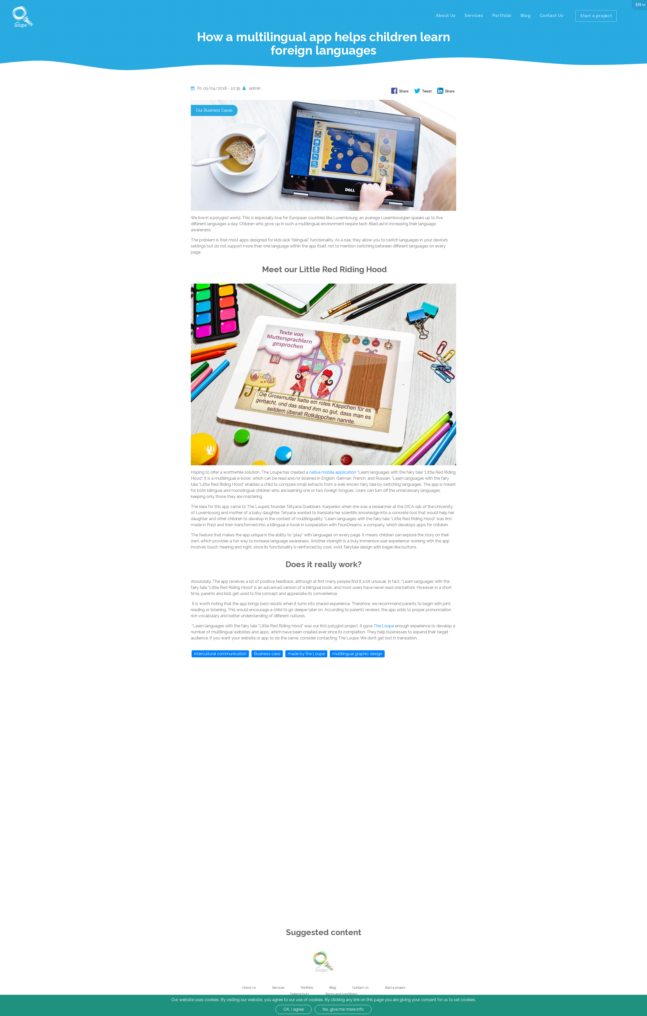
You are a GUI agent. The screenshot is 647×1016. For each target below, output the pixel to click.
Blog (525, 15)
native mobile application (332, 472)
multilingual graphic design (357, 653)
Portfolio (502, 15)
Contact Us (551, 15)
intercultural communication (220, 653)
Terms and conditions (341, 994)
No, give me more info (343, 1009)
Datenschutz (299, 994)
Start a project (596, 15)
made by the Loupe (306, 653)
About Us (446, 15)
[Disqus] (323, 725)
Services (474, 15)
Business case (267, 653)
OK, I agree (293, 1009)
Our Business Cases (214, 110)
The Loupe (384, 626)
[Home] (23, 17)
